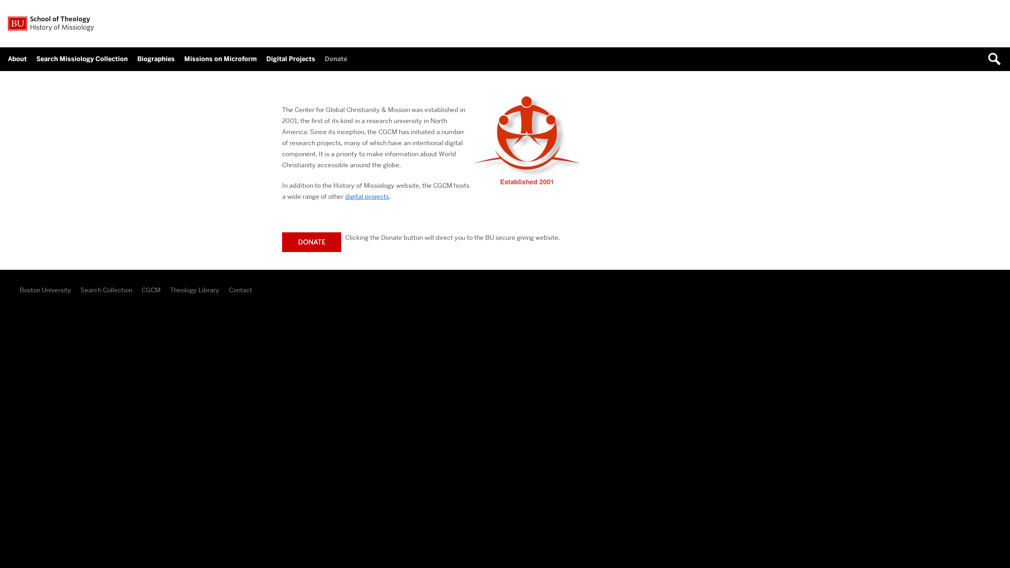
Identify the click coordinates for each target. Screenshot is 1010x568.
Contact (240, 290)
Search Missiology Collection (82, 59)
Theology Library (194, 290)
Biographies (156, 59)
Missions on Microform (220, 59)
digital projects (367, 196)
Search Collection (106, 290)
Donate (336, 59)
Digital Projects (290, 59)
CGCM (151, 290)
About (17, 59)
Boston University (45, 290)
